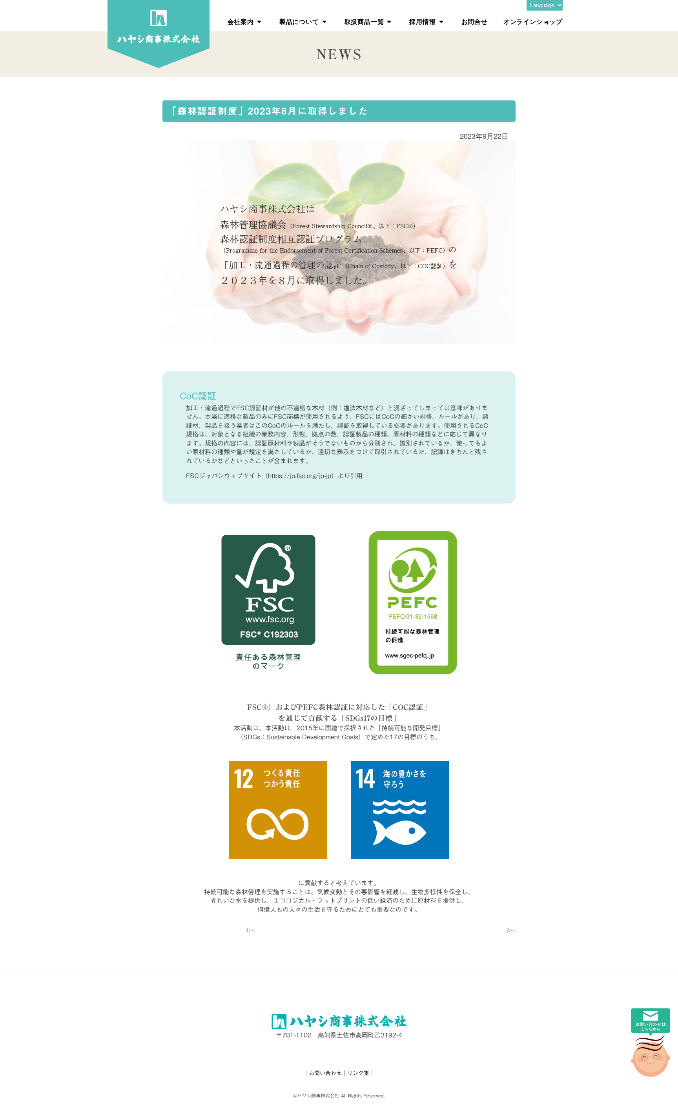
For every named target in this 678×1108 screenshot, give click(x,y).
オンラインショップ (533, 21)
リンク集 (358, 1073)
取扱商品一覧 (364, 21)
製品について (299, 21)
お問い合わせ (325, 1073)
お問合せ (474, 21)
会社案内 (241, 21)
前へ (250, 929)
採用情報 (422, 21)
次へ (511, 929)
